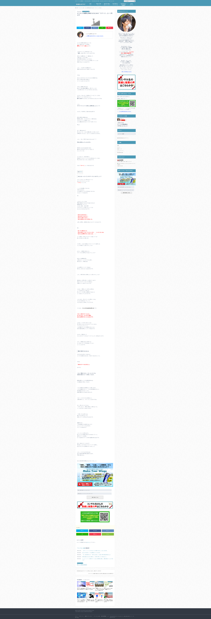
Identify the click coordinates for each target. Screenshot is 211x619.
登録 (118, 145)
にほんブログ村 (120, 165)
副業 (86, 564)
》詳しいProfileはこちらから (126, 71)
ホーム (90, 4)
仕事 (83, 564)
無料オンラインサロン (107, 4)
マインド (79, 564)
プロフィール (98, 4)
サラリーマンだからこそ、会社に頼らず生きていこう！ (124, 616)
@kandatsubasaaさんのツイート (123, 137)
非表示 (81, 171)
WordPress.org (120, 152)
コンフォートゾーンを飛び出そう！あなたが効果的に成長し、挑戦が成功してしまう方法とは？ (97, 559)
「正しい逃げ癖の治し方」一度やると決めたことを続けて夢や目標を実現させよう (96, 554)
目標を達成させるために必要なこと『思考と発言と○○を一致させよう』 (94, 556)
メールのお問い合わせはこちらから (125, 111)
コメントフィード (120, 150)
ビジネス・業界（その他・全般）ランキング (124, 161)
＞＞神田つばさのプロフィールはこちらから (94, 35)
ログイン (88, 542)
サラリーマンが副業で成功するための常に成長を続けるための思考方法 (100, 573)
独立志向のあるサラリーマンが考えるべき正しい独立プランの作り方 (89, 570)
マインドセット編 (115, 4)
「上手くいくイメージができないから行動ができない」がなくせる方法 (94, 550)
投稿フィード (119, 148)
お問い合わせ (131, 4)
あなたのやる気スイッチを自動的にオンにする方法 (91, 552)
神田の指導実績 (123, 4)
